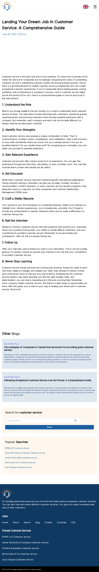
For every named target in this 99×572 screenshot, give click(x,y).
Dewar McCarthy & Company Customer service (25, 453)
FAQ (73, 522)
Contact (48, 522)
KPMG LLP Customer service (17, 448)
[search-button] (75, 420)
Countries (61, 522)
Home (5, 522)
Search (27, 522)
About (16, 522)
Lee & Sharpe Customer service (18, 467)
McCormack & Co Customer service (20, 462)
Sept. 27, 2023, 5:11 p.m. (11, 344)
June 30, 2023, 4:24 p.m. (12, 377)
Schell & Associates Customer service (21, 458)
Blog (37, 522)
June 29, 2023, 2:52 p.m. (14, 34)
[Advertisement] (44, 57)
